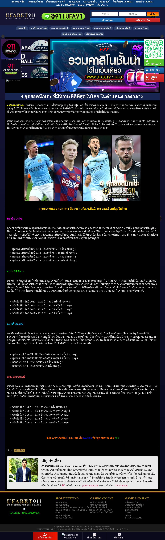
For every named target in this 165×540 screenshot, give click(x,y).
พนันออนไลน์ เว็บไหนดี (101, 512)
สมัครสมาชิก (151, 78)
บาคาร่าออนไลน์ (59, 28)
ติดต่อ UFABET (86, 5)
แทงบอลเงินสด (62, 515)
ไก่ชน (128, 515)
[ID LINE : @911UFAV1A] (24, 509)
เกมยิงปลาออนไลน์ (71, 34)
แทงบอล (87, 438)
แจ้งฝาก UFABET (65, 5)
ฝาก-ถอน (154, 70)
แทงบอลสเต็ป (62, 505)
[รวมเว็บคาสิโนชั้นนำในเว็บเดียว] (104, 65)
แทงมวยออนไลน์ (102, 28)
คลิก (116, 438)
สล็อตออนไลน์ (123, 28)
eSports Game (133, 517)
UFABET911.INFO (81, 526)
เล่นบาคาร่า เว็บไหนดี (101, 510)
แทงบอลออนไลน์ (80, 28)
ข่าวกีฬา (19, 450)
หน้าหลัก (22, 28)
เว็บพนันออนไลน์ (94, 34)
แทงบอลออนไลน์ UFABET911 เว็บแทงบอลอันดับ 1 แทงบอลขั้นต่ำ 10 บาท (72, 510)
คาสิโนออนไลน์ (39, 28)
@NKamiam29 (90, 485)
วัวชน (128, 512)
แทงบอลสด (61, 502)
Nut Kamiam (121, 485)
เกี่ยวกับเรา (102, 5)
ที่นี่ (63, 485)
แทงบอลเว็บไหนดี (64, 517)
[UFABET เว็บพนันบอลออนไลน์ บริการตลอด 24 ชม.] (20, 13)
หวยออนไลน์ (141, 28)
